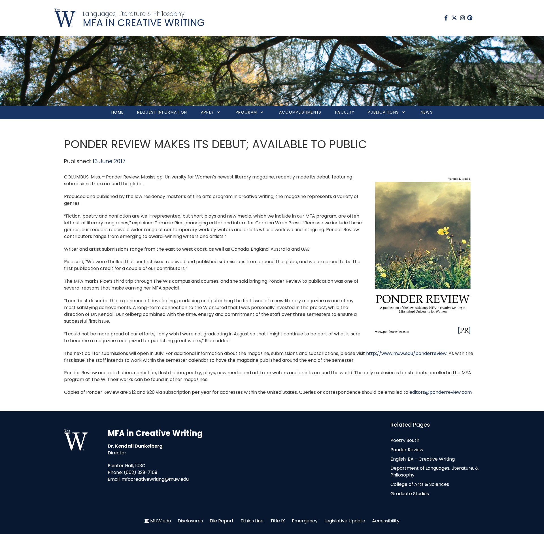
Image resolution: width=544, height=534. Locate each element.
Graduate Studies (409, 493)
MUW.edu (160, 521)
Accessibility (386, 521)
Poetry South (404, 440)
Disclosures (190, 521)
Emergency (305, 521)
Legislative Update (344, 521)
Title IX (277, 521)
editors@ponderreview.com (440, 392)
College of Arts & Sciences (419, 484)
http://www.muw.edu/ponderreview (406, 353)
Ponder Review (406, 449)
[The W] (65, 17)
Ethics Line (252, 521)
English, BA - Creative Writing (422, 459)
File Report (222, 521)
